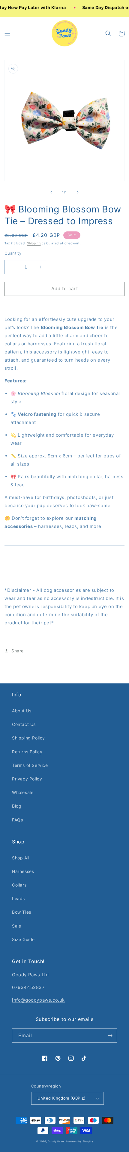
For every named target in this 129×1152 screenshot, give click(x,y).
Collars (19, 884)
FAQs (17, 819)
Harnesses (23, 871)
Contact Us (24, 724)
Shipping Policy (28, 737)
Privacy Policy (27, 778)
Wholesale (22, 792)
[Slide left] (51, 192)
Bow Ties (21, 912)
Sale (16, 925)
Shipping (34, 243)
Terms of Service (30, 765)
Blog (16, 805)
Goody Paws (56, 1141)
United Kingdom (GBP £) (62, 1098)
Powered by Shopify (79, 1141)
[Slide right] (77, 192)
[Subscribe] (110, 1035)
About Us (22, 710)
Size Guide (23, 939)
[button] (7, 33)
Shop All (20, 857)
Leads (18, 898)
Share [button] (17, 650)
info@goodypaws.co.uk (38, 1000)
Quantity (12, 253)
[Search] (108, 33)
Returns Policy (27, 751)
